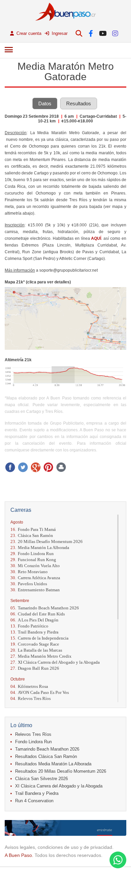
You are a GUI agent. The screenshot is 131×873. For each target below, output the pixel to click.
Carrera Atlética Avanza (35, 577)
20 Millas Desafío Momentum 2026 (46, 541)
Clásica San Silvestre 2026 (41, 778)
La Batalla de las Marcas (36, 650)
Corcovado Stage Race (34, 644)
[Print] (61, 467)
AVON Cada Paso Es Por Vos (39, 692)
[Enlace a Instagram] (115, 33)
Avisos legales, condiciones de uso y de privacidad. (59, 847)
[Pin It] (48, 467)
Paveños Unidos (28, 583)
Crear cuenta (28, 33)
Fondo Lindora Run (32, 553)
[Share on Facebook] (10, 467)
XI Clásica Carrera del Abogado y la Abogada (55, 662)
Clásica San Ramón (31, 535)
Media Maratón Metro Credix (41, 656)
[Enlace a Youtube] (103, 33)
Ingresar (59, 33)
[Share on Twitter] (22, 467)
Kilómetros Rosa (29, 686)
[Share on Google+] (35, 467)
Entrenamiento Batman (35, 589)
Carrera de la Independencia (39, 638)
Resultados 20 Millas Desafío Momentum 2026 (60, 771)
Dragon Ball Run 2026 (34, 668)
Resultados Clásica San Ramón (46, 756)
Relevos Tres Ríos (30, 698)
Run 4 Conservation (34, 800)
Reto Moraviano (29, 571)
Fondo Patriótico (29, 626)
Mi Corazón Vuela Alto (35, 565)
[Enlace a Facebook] (91, 33)
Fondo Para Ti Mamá (33, 529)
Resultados (78, 103)
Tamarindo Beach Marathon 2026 (44, 607)
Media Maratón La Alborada (39, 547)
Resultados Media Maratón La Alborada (53, 763)
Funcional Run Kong (33, 559)
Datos (44, 103)
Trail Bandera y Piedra (34, 632)
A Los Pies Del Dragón (34, 619)
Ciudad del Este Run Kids (37, 613)
